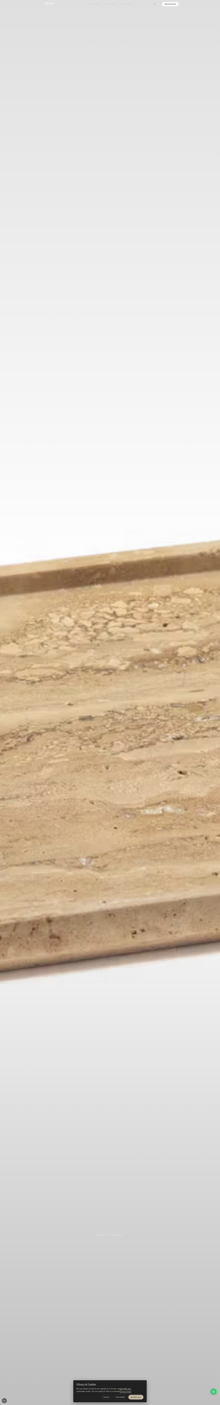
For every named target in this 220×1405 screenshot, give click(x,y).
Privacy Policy (125, 1391)
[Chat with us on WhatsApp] (214, 1391)
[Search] (149, 4)
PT (154, 4)
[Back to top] (213, 1399)
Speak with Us (170, 4)
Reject (106, 1397)
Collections (95, 4)
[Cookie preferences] (4, 1400)
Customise (120, 1397)
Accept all (136, 1397)
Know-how (126, 4)
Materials (111, 4)
